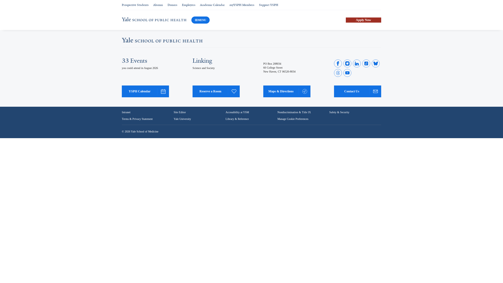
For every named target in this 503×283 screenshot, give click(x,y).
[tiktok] (366, 63)
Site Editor (180, 112)
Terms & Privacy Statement (138, 119)
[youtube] (347, 73)
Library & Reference (238, 119)
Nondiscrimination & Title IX (294, 112)
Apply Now (363, 20)
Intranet (126, 112)
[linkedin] (357, 63)
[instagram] (347, 63)
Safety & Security (339, 112)
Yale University (183, 119)
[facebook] (338, 63)
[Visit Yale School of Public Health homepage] (162, 41)
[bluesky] (376, 63)
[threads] (338, 73)
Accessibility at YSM (238, 112)
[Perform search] (378, 5)
